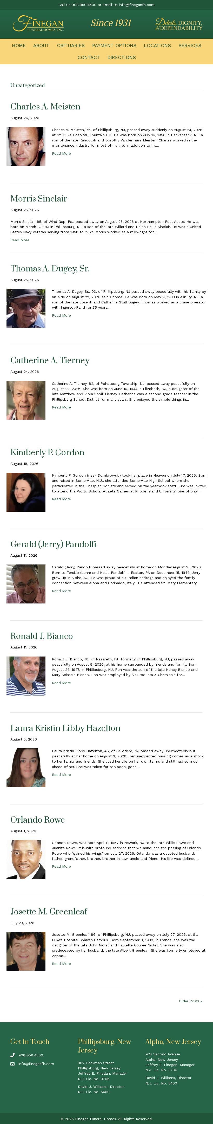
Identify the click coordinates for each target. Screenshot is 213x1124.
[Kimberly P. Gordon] (25, 492)
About (41, 45)
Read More (61, 153)
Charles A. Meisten (45, 107)
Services (189, 45)
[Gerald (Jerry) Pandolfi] (25, 584)
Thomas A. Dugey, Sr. (50, 269)
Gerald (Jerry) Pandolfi (53, 544)
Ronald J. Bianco (41, 636)
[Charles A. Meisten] (25, 146)
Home (19, 45)
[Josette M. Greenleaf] (25, 951)
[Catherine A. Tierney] (25, 400)
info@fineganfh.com (137, 5)
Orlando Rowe (37, 820)
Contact (88, 57)
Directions (122, 57)
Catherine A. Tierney (49, 360)
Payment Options (114, 45)
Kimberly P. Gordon (47, 452)
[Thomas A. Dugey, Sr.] (25, 308)
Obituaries (71, 45)
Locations (157, 45)
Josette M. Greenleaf (48, 912)
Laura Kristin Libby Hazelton (65, 728)
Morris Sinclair (38, 199)
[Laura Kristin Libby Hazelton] (25, 767)
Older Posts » (191, 1001)
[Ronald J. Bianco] (25, 675)
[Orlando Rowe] (25, 859)
